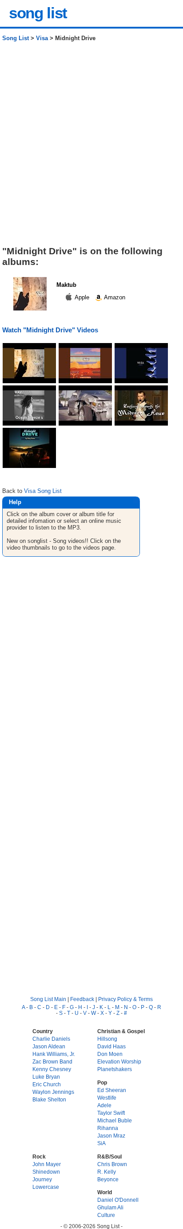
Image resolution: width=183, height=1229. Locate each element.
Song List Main (48, 999)
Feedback (82, 999)
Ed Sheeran (111, 1090)
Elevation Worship (119, 1061)
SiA (101, 1143)
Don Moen (110, 1054)
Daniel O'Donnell (118, 1200)
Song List (15, 38)
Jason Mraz (111, 1135)
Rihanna (107, 1128)
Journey (42, 1179)
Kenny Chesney (51, 1069)
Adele (104, 1105)
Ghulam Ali (110, 1207)
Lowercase (45, 1187)
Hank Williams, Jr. (53, 1054)
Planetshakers (114, 1069)
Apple (82, 297)
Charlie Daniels (51, 1039)
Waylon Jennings (53, 1092)
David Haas (111, 1046)
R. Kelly (106, 1172)
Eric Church (46, 1084)
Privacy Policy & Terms (125, 999)
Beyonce (108, 1179)
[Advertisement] (91, 147)
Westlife (106, 1098)
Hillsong (107, 1039)
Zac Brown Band (52, 1061)
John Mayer (46, 1164)
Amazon (114, 297)
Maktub (66, 284)
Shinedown (46, 1172)
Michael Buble (114, 1120)
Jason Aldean (48, 1046)
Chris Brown (112, 1164)
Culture (106, 1215)
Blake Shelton (49, 1099)
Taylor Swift (111, 1113)
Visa (42, 38)
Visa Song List (43, 491)
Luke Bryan (46, 1077)
